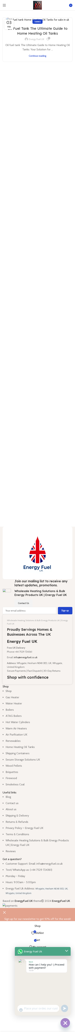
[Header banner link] (37, 516)
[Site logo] (37, 5)
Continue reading (37, 56)
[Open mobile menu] (4, 5)
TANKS (37, 21)
